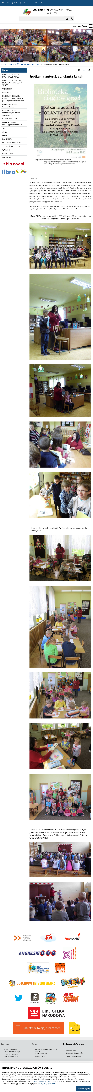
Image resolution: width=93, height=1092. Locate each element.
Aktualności (7, 92)
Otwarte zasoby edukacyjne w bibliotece (12, 123)
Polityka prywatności (73, 1056)
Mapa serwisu (28, 3)
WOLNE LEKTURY (9, 118)
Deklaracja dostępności (14, 3)
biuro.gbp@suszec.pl (11, 1056)
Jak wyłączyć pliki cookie (47, 1083)
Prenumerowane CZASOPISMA (9, 105)
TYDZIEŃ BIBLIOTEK (11, 146)
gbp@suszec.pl (14, 1052)
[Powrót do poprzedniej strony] (89, 70)
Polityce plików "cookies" (42, 1081)
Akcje (4, 132)
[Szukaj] (66, 18)
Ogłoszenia (7, 89)
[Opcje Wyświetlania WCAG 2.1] (71, 18)
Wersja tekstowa (40, 3)
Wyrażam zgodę (83, 1088)
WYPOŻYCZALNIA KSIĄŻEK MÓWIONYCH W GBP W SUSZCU (13, 82)
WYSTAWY (6, 157)
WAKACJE (6, 150)
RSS (3, 3)
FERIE (4, 135)
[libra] (14, 174)
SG (3, 128)
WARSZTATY (7, 153)
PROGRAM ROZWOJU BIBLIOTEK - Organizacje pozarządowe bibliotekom (13, 98)
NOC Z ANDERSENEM (11, 142)
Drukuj (83, 70)
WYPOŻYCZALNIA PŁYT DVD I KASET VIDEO (12, 75)
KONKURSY (7, 139)
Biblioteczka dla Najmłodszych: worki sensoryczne (11, 112)
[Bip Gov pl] (14, 167)
